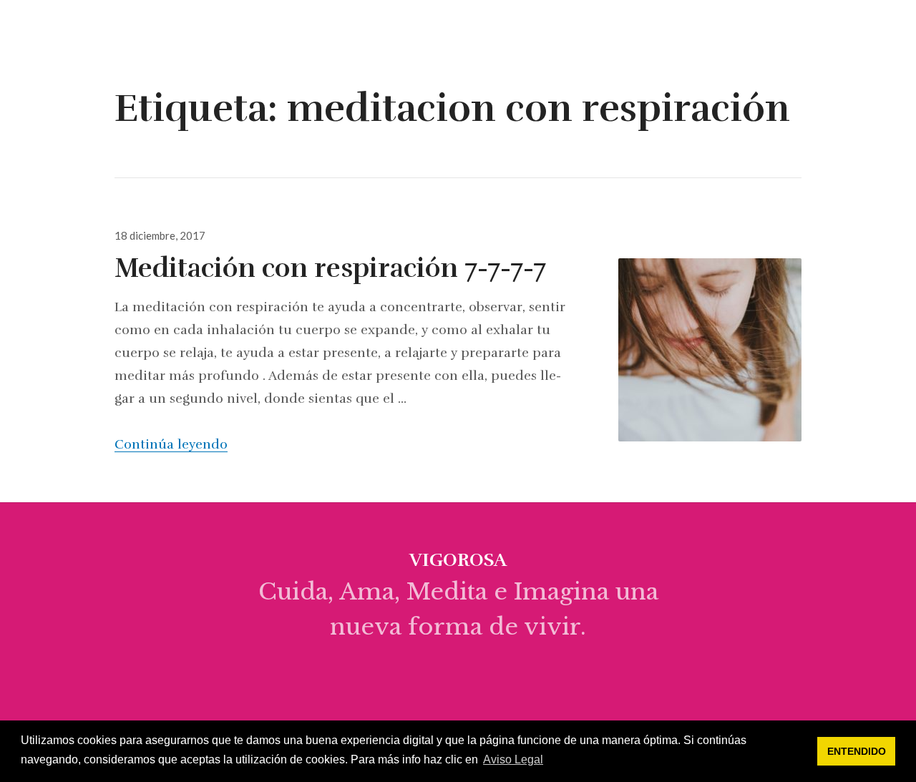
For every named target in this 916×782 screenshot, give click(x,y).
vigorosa (71, 34)
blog (629, 33)
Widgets (887, 44)
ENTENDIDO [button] (856, 751)
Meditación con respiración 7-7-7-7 (330, 268)
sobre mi (561, 33)
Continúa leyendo (171, 444)
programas (820, 33)
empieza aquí (713, 33)
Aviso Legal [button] (513, 759)
